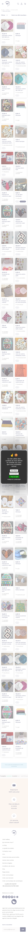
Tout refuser (14, 470)
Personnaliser (14, 473)
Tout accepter (14, 476)
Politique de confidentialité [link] (14, 479)
